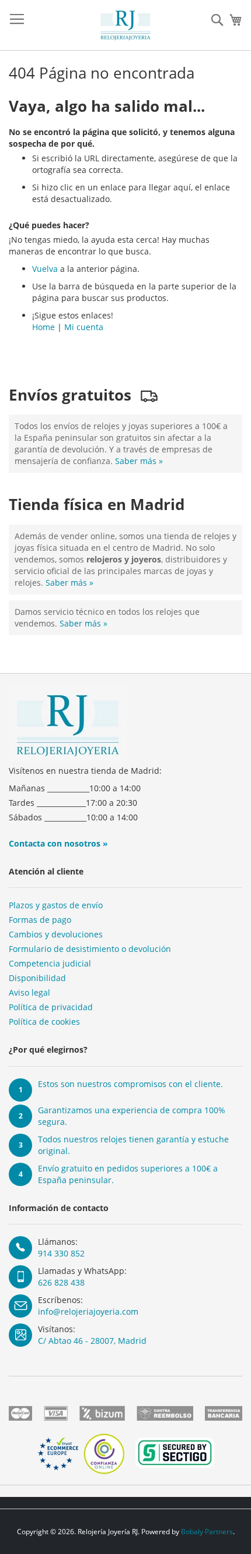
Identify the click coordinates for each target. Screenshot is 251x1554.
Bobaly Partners (207, 1532)
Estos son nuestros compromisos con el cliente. (130, 1083)
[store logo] (125, 25)
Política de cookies (44, 1021)
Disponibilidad (37, 977)
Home (43, 326)
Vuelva (45, 268)
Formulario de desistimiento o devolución (90, 948)
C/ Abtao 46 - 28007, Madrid (92, 1340)
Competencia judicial (50, 963)
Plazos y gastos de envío (56, 905)
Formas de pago (40, 919)
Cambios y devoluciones (56, 934)
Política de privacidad (51, 1007)
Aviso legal (29, 992)
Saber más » (139, 460)
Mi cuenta (83, 326)
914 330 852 (61, 1253)
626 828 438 (61, 1282)
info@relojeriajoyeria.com (88, 1311)
